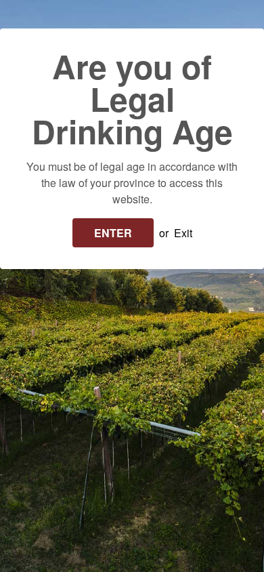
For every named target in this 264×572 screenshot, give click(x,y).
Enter (113, 233)
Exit (183, 233)
